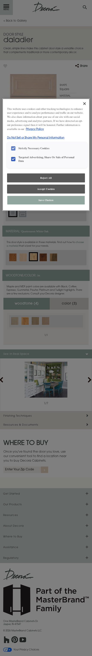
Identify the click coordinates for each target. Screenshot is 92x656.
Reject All (46, 178)
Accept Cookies (46, 189)
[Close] (84, 103)
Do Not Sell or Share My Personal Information (35, 138)
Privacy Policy (35, 129)
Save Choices (46, 200)
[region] (46, 154)
